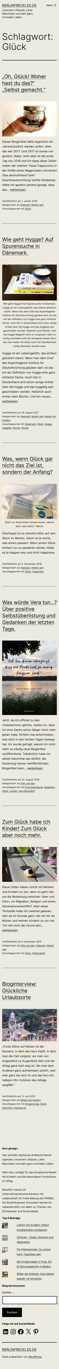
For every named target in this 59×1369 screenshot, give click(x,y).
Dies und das (28, 783)
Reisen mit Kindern (31, 1100)
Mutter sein (37, 204)
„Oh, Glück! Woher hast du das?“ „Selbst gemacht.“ (24, 83)
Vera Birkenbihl (27, 791)
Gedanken (49, 787)
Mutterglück (38, 953)
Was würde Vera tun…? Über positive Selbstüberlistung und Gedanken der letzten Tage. (29, 615)
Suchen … (8, 1292)
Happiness (38, 571)
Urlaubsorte (19, 1107)
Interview (7, 1107)
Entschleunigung (34, 787)
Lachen (13, 791)
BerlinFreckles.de (19, 5)
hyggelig (6, 427)
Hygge (48, 424)
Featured (25, 204)
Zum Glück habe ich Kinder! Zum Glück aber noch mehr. (26, 828)
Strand (24, 427)
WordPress (35, 1356)
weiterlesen (18, 189)
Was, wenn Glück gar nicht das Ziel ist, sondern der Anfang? (27, 465)
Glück (28, 208)
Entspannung (32, 1103)
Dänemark (30, 424)
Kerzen (16, 427)
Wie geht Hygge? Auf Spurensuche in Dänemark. (27, 246)
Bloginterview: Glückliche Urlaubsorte (19, 990)
